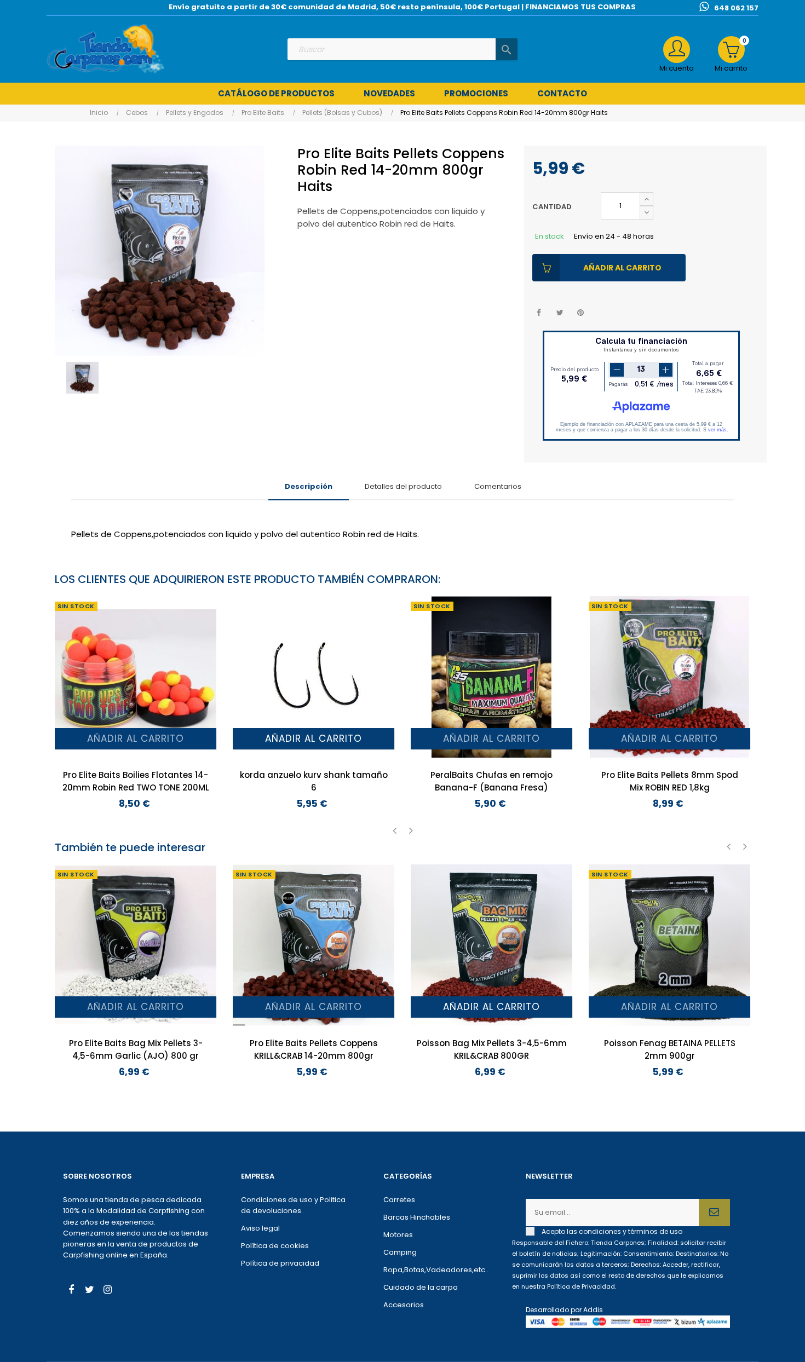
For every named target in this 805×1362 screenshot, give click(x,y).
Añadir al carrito (622, 267)
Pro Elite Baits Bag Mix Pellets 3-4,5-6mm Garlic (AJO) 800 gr (136, 1049)
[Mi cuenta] (676, 49)
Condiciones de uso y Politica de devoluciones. (293, 1205)
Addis (593, 1309)
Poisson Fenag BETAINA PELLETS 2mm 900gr (669, 1049)
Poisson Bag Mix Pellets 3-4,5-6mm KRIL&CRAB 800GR (492, 1049)
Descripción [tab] (308, 486)
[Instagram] (107, 1291)
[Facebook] (71, 1291)
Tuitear (560, 313)
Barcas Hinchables (416, 1217)
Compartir (539, 313)
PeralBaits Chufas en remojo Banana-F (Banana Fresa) (491, 781)
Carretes (399, 1199)
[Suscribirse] (714, 1212)
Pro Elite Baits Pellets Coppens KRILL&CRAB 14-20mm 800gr (314, 1049)
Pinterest (581, 313)
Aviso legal (260, 1228)
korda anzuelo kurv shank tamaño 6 (314, 781)
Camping (400, 1252)
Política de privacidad (280, 1263)
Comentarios (497, 486)
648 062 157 (736, 8)
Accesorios (403, 1305)
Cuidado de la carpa (420, 1287)
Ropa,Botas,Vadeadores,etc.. (435, 1270)
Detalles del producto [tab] (403, 486)
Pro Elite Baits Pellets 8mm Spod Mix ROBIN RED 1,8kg (669, 781)
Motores (398, 1235)
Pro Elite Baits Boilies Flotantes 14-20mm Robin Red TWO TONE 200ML (135, 781)
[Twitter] (89, 1291)
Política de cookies (275, 1245)
